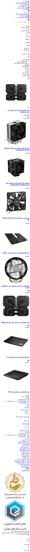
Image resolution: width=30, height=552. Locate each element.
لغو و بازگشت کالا (24, 448)
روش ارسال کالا (25, 447)
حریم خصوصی (25, 456)
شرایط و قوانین (25, 453)
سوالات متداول (25, 454)
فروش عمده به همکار (23, 442)
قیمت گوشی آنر (25, 465)
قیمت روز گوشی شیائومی (22, 462)
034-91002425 (22, 399)
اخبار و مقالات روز (24, 441)
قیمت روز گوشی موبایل (23, 459)
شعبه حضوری (25, 444)
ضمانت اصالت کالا (24, 450)
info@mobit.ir (22, 402)
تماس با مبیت (25, 439)
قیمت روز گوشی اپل (23, 464)
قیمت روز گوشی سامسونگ (22, 461)
